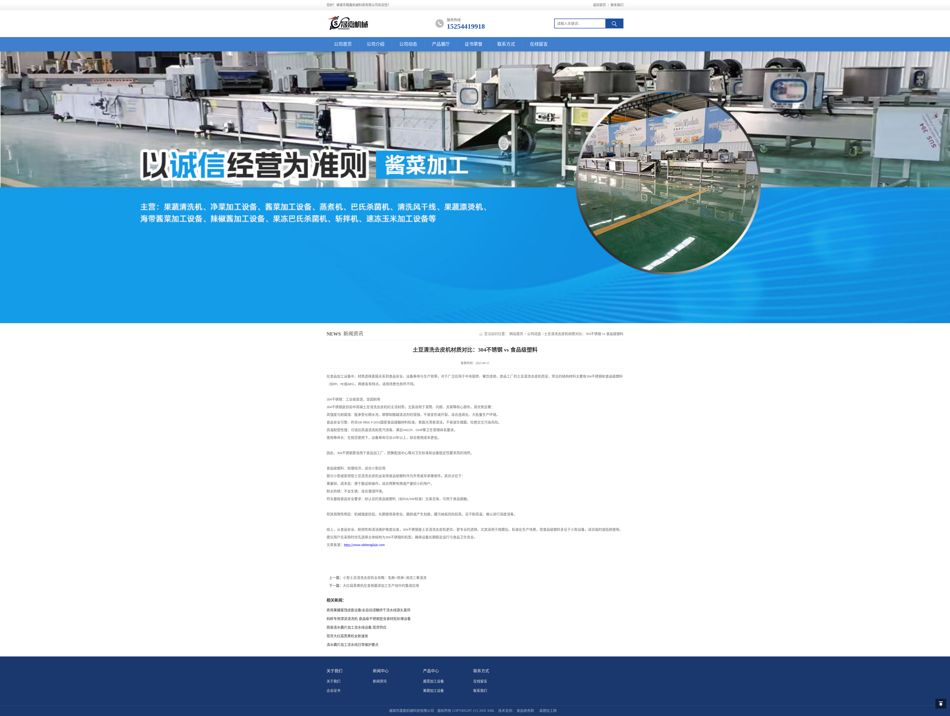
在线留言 (539, 44)
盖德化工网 (548, 711)
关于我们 (333, 681)
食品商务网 (525, 711)
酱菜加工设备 (433, 681)
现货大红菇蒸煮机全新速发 (347, 636)
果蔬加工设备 (433, 691)
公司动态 (408, 44)
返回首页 (599, 5)
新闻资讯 (380, 681)
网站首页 (516, 334)
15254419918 (466, 26)
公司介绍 (375, 44)
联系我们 (617, 5)
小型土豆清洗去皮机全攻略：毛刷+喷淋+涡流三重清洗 (385, 578)
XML (491, 711)
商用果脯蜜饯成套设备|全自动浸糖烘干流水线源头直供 (368, 610)
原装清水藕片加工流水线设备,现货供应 (356, 627)
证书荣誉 (473, 44)
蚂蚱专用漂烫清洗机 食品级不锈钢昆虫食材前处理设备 (369, 619)
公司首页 (343, 44)
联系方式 (506, 44)
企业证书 (333, 691)
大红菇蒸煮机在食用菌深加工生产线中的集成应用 (381, 586)
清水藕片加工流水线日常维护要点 (353, 645)
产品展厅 (441, 44)
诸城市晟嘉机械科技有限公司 (411, 711)
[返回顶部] (940, 704)
